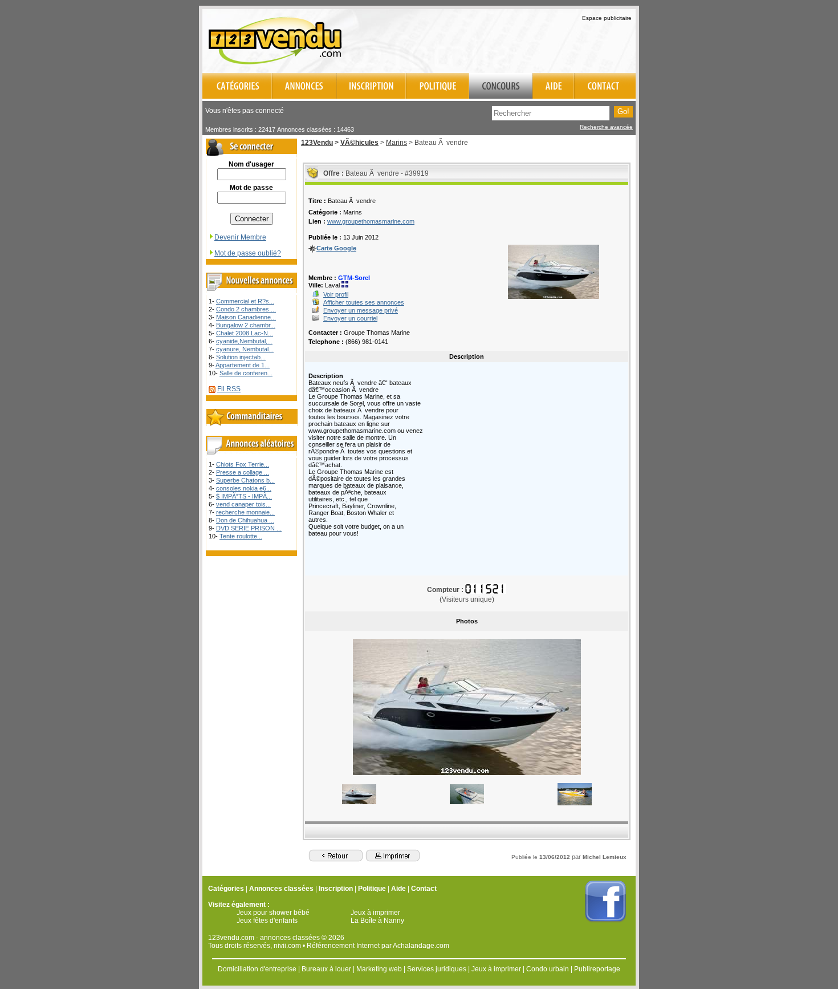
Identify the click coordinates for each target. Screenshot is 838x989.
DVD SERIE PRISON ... (249, 528)
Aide (398, 889)
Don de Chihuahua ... (245, 520)
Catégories (226, 889)
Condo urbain (547, 969)
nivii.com (287, 946)
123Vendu (317, 143)
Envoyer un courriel (350, 318)
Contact (424, 889)
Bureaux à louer (326, 969)
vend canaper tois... (243, 504)
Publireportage (597, 969)
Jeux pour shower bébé (273, 913)
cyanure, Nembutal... (245, 349)
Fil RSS (229, 389)
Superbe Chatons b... (245, 480)
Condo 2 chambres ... (246, 309)
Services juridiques (436, 969)
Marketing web (379, 969)
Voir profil (335, 294)
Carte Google (336, 248)
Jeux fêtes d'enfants (267, 921)
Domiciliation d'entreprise (257, 969)
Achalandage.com (421, 946)
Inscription (336, 889)
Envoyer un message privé (360, 310)
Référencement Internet (343, 946)
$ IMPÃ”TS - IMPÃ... (244, 496)
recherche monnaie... (245, 512)
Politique (372, 889)
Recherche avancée (606, 127)
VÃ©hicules (359, 143)
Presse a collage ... (242, 472)
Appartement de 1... (242, 365)
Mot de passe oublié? (247, 253)
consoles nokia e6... (243, 488)
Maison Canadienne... (246, 317)
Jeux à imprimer (375, 913)
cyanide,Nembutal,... (244, 341)
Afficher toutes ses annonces (363, 302)
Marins (396, 143)
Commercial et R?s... (245, 301)
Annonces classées (281, 889)
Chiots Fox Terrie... (242, 464)
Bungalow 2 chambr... (245, 325)
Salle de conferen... (245, 373)
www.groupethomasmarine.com (370, 221)
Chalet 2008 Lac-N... (244, 333)
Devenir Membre (240, 237)
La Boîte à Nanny (377, 921)
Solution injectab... (241, 357)
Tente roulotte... (240, 536)
